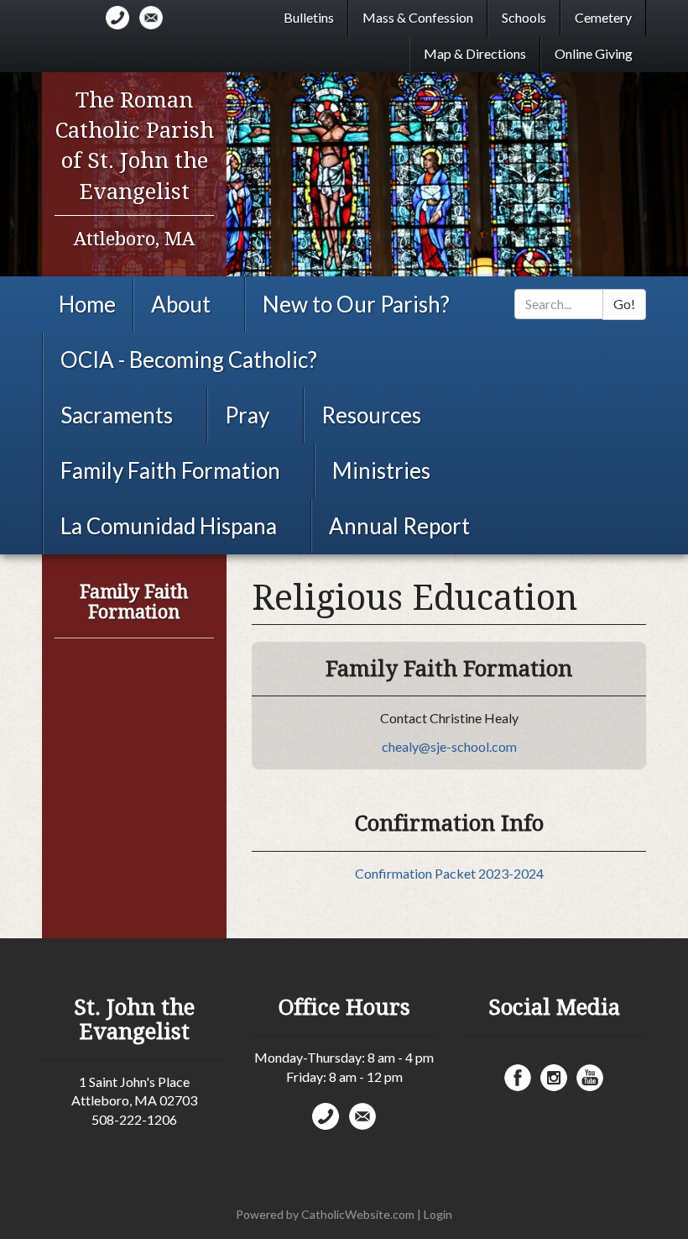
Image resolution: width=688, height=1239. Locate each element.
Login (438, 1214)
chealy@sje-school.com (449, 746)
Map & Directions (475, 53)
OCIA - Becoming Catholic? (188, 359)
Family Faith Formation (170, 470)
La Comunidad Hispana (168, 525)
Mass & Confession (417, 17)
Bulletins (309, 17)
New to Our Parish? (356, 304)
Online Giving (594, 53)
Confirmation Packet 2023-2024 (449, 873)
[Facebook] (517, 1077)
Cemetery (603, 17)
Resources (371, 415)
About (181, 304)
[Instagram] (553, 1077)
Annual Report (399, 525)
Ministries (381, 470)
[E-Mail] (151, 17)
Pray (247, 415)
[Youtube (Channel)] (589, 1077)
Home (87, 304)
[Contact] (117, 17)
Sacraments (116, 415)
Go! (624, 304)
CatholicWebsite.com (357, 1214)
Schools (524, 17)
